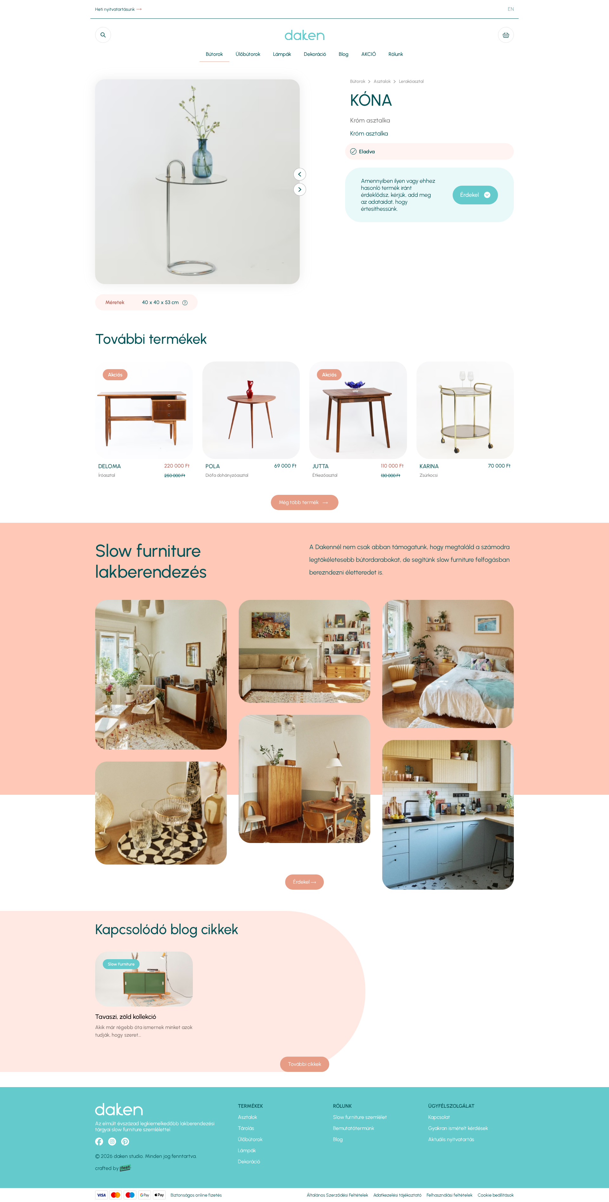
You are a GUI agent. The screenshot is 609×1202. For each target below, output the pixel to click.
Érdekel (469, 194)
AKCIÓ (368, 54)
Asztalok (247, 1117)
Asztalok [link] (382, 81)
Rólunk (396, 54)
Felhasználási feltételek (450, 1195)
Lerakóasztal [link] (411, 81)
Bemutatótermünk (353, 1128)
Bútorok (214, 54)
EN (511, 9)
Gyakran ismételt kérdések (458, 1128)
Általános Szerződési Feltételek (337, 1195)
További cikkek (304, 1064)
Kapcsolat (439, 1117)
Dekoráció (315, 54)
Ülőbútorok (248, 54)
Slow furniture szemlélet (360, 1117)
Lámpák (282, 54)
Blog (344, 54)
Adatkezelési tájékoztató (397, 1195)
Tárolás (246, 1128)
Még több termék (299, 502)
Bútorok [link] (357, 81)
